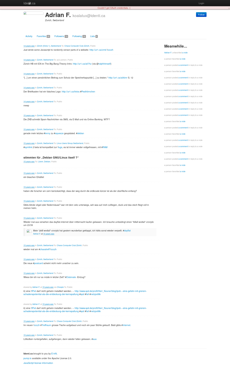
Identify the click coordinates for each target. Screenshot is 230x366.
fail (87, 294)
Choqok (60, 287)
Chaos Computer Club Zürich (76, 45)
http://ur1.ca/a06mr (117, 77)
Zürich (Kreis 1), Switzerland (49, 45)
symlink (28, 147)
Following (78, 36)
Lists (93, 36)
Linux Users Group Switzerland (70, 143)
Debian (47, 161)
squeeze (59, 133)
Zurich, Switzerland (45, 59)
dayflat (127, 230)
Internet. (127, 325)
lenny (47, 133)
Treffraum (46, 325)
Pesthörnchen (88, 91)
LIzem (40, 161)
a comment (183, 65)
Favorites (43, 36)
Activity (29, 36)
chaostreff (45, 249)
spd (82, 294)
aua (95, 339)
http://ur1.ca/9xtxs (70, 91)
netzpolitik (96, 294)
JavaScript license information (38, 362)
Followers (60, 36)
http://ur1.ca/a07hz (82, 63)
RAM (105, 147)
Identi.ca (29, 3)
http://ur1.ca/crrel (97, 49)
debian (80, 133)
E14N (54, 353)
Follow (201, 14)
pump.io (27, 358)
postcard (38, 263)
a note (185, 52)
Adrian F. (37, 233)
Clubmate (71, 277)
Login (201, 3)
